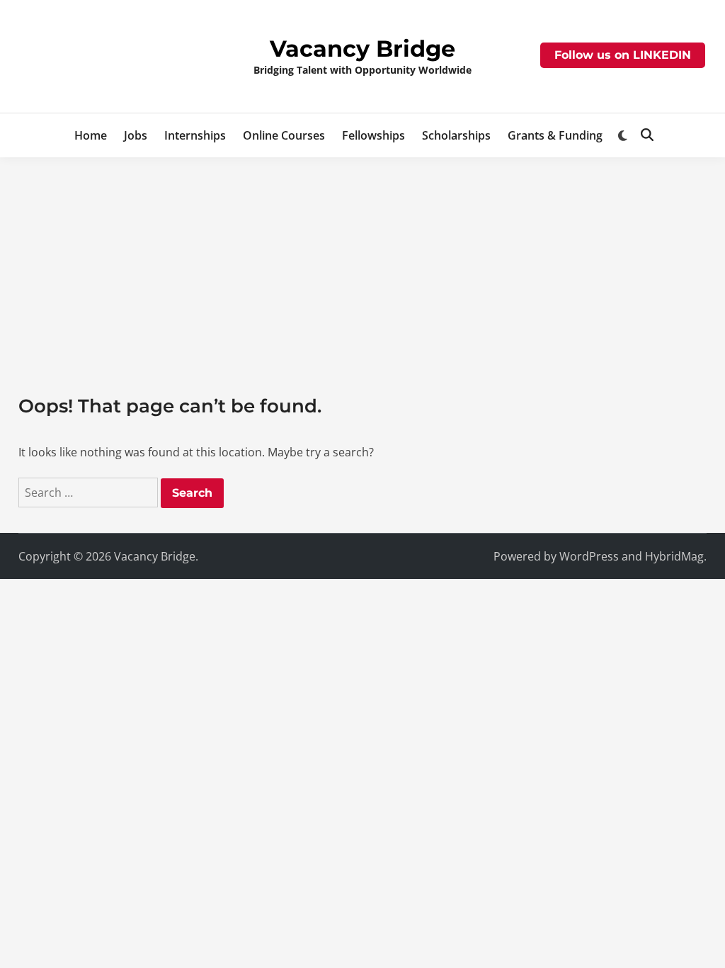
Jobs (135, 135)
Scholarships (456, 135)
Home (90, 135)
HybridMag (674, 556)
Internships (195, 135)
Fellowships (373, 135)
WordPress (589, 556)
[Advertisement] (362, 263)
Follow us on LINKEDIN (622, 55)
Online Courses (284, 135)
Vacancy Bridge (362, 48)
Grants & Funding (555, 135)
